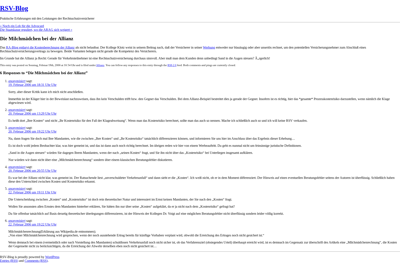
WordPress (52, 257)
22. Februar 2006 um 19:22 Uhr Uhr (32, 224)
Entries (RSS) (9, 260)
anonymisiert (16, 81)
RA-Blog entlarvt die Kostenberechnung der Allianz (40, 47)
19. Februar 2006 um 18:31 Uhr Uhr (32, 85)
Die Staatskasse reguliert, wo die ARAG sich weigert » (36, 29)
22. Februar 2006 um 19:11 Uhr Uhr (32, 192)
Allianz (100, 65)
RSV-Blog (14, 8)
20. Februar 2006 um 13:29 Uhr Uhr (32, 113)
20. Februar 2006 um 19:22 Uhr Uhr (32, 131)
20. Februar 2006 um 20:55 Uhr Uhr (32, 170)
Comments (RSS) (36, 260)
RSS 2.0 (172, 65)
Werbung (209, 47)
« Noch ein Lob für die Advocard (22, 26)
